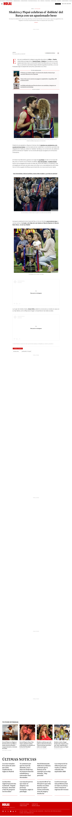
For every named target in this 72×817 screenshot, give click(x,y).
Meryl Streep (47, 0)
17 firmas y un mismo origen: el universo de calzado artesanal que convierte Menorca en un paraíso (37, 73)
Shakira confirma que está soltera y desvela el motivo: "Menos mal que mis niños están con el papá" (44, 744)
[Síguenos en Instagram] (3, 811)
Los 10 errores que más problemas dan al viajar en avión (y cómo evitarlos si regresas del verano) (61, 785)
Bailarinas (42, 0)
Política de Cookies (36, 811)
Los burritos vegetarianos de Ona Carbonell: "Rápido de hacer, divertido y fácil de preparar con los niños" (9, 786)
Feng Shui (59, 0)
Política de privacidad (53, 811)
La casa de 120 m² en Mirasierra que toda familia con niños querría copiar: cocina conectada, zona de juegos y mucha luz (44, 787)
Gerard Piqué (36, 61)
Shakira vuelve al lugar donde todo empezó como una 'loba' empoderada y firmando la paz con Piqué (61, 744)
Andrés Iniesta (52, 161)
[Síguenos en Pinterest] (16, 811)
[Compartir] (58, 53)
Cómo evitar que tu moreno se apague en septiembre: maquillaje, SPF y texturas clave (38, 79)
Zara (39, 0)
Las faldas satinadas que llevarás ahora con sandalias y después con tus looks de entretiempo (38, 86)
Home (32, 8)
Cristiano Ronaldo (24, 0)
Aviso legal (24, 811)
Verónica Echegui (9, 0)
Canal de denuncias (27, 812)
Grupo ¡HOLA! (36, 805)
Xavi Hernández (42, 161)
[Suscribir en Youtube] (13, 811)
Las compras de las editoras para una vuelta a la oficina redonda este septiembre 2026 (61, 767)
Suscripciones (24, 804)
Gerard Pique (26, 351)
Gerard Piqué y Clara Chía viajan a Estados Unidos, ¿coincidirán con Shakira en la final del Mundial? (27, 744)
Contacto (35, 804)
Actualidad (37, 8)
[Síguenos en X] (8, 811)
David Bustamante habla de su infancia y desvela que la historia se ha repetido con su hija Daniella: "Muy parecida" (44, 769)
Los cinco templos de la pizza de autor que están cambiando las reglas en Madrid (8, 767)
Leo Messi (41, 159)
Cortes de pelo (53, 0)
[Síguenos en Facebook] (5, 811)
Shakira (43, 61)
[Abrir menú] (2, 3)
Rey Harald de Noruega (32, 0)
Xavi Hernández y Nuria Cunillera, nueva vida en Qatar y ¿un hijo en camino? (35, 173)
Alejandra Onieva (17, 0)
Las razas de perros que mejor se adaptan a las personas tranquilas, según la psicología (26, 786)
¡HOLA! (14, 52)
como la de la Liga (51, 221)
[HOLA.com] (8, 4)
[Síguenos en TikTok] (11, 811)
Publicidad (23, 805)
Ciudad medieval (65, 0)
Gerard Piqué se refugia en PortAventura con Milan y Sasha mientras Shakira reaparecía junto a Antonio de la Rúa (9, 745)
